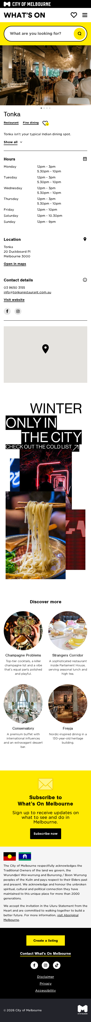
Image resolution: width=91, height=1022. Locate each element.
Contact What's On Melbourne (45, 953)
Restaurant (11, 122)
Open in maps (15, 264)
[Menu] (85, 15)
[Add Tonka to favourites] (46, 123)
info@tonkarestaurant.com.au (27, 292)
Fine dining (31, 122)
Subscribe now (46, 833)
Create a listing (45, 940)
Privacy (46, 983)
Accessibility (45, 990)
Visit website (14, 300)
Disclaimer (45, 977)
